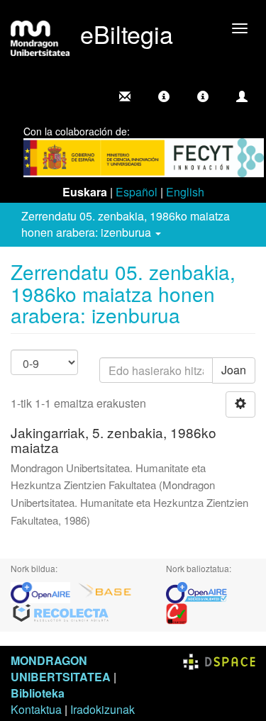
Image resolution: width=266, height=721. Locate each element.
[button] (163, 96)
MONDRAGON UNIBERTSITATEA (61, 668)
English (185, 192)
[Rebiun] (176, 612)
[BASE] (105, 591)
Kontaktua (36, 709)
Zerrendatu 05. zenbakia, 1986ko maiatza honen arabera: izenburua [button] (125, 224)
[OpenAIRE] (44, 591)
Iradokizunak (102, 709)
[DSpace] (219, 660)
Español (136, 192)
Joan (233, 370)
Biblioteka (38, 693)
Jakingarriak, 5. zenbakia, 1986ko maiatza (113, 440)
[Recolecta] (61, 612)
